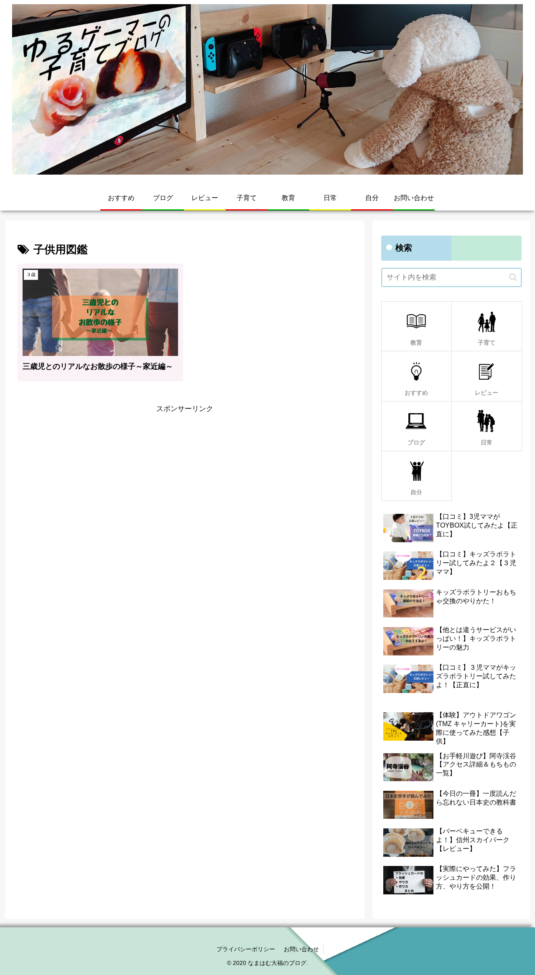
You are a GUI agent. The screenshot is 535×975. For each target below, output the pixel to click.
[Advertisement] (185, 474)
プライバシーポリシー (246, 949)
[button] (513, 277)
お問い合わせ (301, 949)
